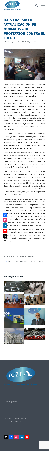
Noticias (33, 42)
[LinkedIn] (21, 437)
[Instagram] (16, 437)
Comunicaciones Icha (26, 256)
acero (10, 262)
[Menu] (41, 5)
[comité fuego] (24, 64)
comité (16, 262)
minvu (41, 262)
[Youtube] (27, 437)
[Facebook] (11, 437)
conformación (26, 262)
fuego (35, 262)
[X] (6, 437)
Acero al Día (8, 42)
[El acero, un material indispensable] (34, 316)
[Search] (35, 5)
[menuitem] (35, 5)
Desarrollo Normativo (21, 42)
